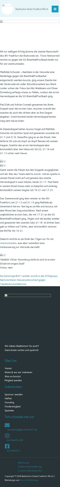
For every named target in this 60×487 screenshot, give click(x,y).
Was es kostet (13, 376)
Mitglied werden (13, 380)
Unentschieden (8, 243)
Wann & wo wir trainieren (18, 372)
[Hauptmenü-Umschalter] (55, 9)
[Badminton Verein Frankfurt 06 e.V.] (7, 9)
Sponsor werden (14, 394)
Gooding (9, 402)
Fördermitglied (12, 406)
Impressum (23, 462)
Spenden (9, 410)
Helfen (8, 398)
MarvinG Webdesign (29, 480)
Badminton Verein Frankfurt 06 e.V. (32, 9)
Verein (8, 368)
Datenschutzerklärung (30, 466)
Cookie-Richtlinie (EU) (30, 470)
